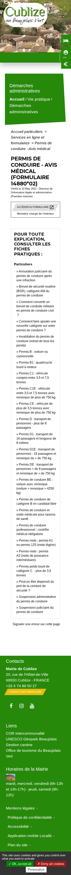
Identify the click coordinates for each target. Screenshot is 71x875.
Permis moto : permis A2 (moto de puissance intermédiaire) (32, 556)
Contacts (15, 661)
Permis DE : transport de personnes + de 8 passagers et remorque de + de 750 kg (36, 469)
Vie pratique (38, 99)
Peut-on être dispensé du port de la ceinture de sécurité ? (35, 586)
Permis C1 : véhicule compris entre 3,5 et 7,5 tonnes (32, 378)
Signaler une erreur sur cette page (36, 624)
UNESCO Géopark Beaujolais (31, 739)
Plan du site (18, 845)
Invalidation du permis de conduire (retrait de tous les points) (35, 341)
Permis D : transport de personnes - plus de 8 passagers (33, 423)
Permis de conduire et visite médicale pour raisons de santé (35, 514)
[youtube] (32, 706)
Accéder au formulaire (35, 207)
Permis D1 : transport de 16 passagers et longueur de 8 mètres (36, 438)
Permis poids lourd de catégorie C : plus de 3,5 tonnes (33, 571)
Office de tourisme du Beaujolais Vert (33, 753)
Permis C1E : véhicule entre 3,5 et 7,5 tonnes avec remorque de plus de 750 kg (35, 393)
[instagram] (21, 706)
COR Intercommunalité (25, 733)
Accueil (16, 99)
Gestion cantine (19, 745)
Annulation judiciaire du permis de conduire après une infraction (34, 276)
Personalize (36, 869)
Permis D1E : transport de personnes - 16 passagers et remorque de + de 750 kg (36, 454)
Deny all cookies (52, 864)
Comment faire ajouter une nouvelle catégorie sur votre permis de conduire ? (36, 326)
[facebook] (11, 706)
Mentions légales (20, 808)
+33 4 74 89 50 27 (21, 686)
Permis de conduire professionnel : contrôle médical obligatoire (32, 530)
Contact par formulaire (25, 692)
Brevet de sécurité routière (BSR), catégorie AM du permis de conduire (36, 291)
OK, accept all (21, 864)
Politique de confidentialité (30, 817)
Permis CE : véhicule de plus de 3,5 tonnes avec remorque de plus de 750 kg (35, 408)
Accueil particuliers (27, 131)
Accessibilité (18, 826)
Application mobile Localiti (29, 835)
